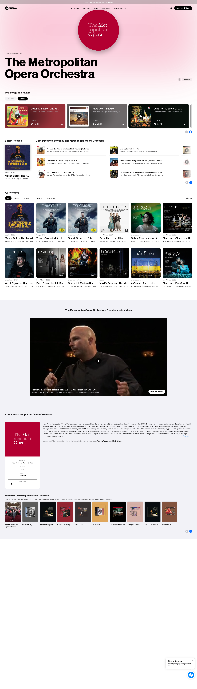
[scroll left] (186, 132)
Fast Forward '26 (120, 8)
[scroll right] (190, 132)
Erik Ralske (117, 441)
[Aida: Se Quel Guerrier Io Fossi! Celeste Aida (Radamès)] (71, 150)
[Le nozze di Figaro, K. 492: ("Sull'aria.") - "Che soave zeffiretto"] (187, 150)
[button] (195, 2)
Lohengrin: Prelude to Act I (130, 149)
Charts (96, 8)
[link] (156, 392)
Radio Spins (106, 8)
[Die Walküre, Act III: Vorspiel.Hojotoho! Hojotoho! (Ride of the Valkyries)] (144, 173)
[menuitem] (75, 8)
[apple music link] (187, 79)
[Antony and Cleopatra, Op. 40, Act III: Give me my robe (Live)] (187, 162)
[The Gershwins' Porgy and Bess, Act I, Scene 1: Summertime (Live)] (144, 162)
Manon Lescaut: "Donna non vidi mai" (61, 172)
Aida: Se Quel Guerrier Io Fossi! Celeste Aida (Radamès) (68, 149)
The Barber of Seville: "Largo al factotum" (62, 161)
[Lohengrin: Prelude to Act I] (144, 150)
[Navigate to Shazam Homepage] (11, 8)
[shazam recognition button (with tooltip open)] (191, 675)
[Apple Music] (8, 182)
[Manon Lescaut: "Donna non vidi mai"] (71, 173)
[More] (99, 150)
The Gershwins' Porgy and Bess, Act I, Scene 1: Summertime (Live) (145, 161)
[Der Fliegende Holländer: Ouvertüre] (187, 174)
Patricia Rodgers (103, 441)
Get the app (75, 8)
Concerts (86, 8)
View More (187, 436)
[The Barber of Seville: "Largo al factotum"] (71, 162)
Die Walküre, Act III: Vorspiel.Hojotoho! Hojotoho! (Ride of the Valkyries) (147, 172)
